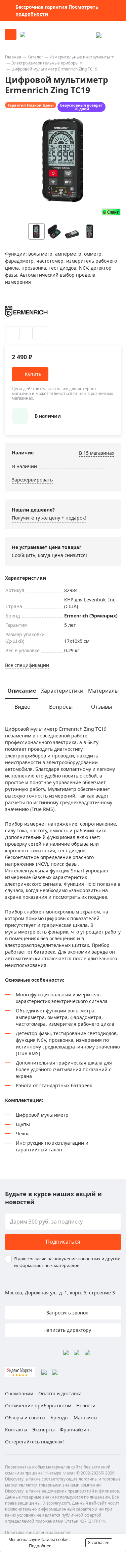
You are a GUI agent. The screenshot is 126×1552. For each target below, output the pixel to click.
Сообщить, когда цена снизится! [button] (49, 555)
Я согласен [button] (99, 1542)
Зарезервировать (32, 479)
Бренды (59, 1417)
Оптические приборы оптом (38, 1405)
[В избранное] (11, 333)
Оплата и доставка (60, 1393)
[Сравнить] (26, 333)
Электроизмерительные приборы (44, 63)
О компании (19, 1393)
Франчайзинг (75, 1429)
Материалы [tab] (103, 690)
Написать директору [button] (66, 1330)
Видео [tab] (22, 706)
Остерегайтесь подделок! (34, 1441)
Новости (85, 1405)
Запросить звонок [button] (66, 1312)
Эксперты (43, 1429)
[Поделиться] (40, 333)
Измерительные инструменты (79, 57)
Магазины (85, 1417)
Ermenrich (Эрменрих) (91, 615)
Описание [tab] (21, 690)
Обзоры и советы (25, 1417)
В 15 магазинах (96, 453)
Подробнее (40, 1546)
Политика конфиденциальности (37, 1532)
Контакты (16, 1429)
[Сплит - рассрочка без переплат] (111, 212)
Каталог (35, 57)
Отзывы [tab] (101, 706)
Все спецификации (27, 665)
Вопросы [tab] (61, 706)
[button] (103, 231)
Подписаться (63, 1241)
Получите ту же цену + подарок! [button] (49, 518)
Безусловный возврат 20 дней (81, 107)
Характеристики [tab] (62, 690)
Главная (13, 57)
